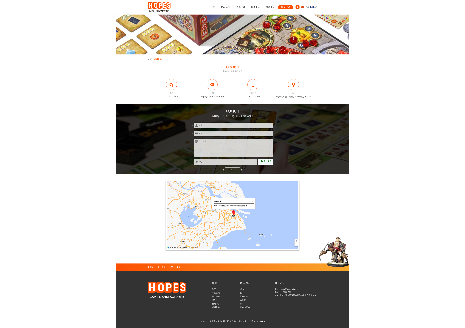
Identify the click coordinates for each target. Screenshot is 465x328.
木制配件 (244, 300)
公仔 (171, 267)
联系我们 (285, 7)
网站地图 (242, 321)
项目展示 (245, 283)
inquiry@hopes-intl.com (212, 97)
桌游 (178, 267)
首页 (212, 7)
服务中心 (255, 7)
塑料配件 (244, 296)
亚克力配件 (245, 307)
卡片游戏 (161, 267)
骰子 (242, 304)
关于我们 (240, 7)
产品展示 (225, 7)
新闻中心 (270, 7)
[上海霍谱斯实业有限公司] (159, 7)
